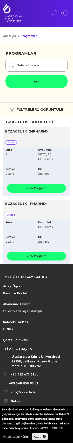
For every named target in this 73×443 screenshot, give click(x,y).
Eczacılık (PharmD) (26, 204)
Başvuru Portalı (15, 293)
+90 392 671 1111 (24, 374)
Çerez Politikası (15, 340)
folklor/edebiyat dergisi (22, 311)
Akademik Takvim (17, 304)
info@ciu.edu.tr (23, 392)
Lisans (11, 142)
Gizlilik (8, 329)
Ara (36, 81)
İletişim (17, 401)
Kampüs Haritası (16, 322)
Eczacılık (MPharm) (26, 131)
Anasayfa (9, 36)
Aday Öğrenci (14, 286)
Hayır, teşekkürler (16, 437)
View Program (36, 188)
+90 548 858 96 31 (23, 383)
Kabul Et (39, 436)
